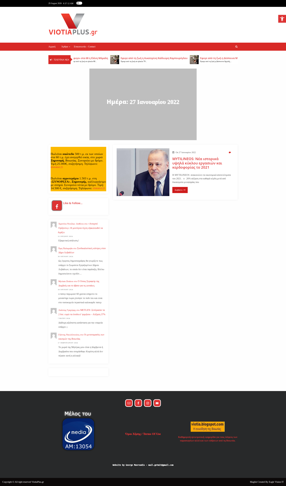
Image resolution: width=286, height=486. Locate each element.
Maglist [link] (254, 482)
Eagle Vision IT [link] (276, 482)
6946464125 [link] (57, 167)
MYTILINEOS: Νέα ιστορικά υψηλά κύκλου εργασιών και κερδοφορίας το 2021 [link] (197, 163)
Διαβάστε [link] (179, 190)
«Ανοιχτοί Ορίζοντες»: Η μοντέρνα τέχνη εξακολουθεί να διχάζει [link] (80, 228)
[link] (282, 19)
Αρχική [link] (51, 46)
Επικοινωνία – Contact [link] (84, 46)
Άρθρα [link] (64, 46)
